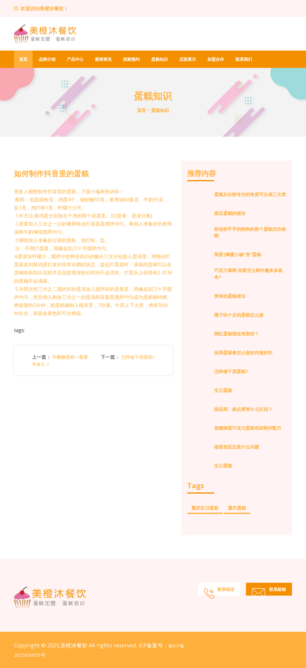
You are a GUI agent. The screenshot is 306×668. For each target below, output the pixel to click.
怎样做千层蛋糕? (137, 357)
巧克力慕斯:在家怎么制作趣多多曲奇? (248, 273)
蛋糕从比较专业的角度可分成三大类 (250, 194)
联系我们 (243, 59)
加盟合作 (215, 59)
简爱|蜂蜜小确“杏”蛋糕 (237, 254)
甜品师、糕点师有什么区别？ (243, 409)
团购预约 (131, 59)
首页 (23, 59)
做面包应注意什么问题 (236, 447)
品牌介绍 (47, 59)
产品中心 (75, 59)
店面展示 (187, 59)
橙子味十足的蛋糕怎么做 (239, 315)
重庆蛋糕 (237, 508)
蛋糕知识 (159, 59)
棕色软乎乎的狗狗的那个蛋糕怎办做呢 (250, 232)
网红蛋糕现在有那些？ (236, 334)
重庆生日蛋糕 (205, 508)
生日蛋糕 (223, 390)
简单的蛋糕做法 (230, 296)
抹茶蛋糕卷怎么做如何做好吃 (243, 352)
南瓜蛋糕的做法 (230, 213)
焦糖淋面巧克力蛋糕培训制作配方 (247, 428)
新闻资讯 (103, 59)
